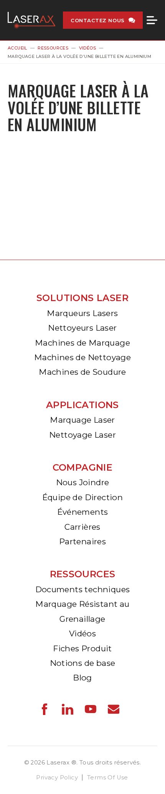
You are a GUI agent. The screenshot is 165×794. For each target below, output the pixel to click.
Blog (82, 677)
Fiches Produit (82, 648)
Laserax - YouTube (90, 709)
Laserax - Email (113, 709)
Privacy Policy (57, 777)
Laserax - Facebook (44, 709)
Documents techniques (82, 589)
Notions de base (83, 663)
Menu (152, 20)
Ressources (53, 48)
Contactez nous (97, 20)
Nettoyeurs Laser (82, 328)
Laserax (31, 20)
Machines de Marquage (82, 343)
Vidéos (87, 48)
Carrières (82, 527)
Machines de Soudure (82, 372)
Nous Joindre (82, 482)
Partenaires (82, 541)
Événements (82, 512)
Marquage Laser (82, 420)
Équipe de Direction (82, 497)
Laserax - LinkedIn (67, 709)
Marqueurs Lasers (82, 313)
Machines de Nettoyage (82, 357)
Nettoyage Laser (82, 435)
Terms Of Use (107, 777)
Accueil (17, 48)
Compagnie (83, 467)
